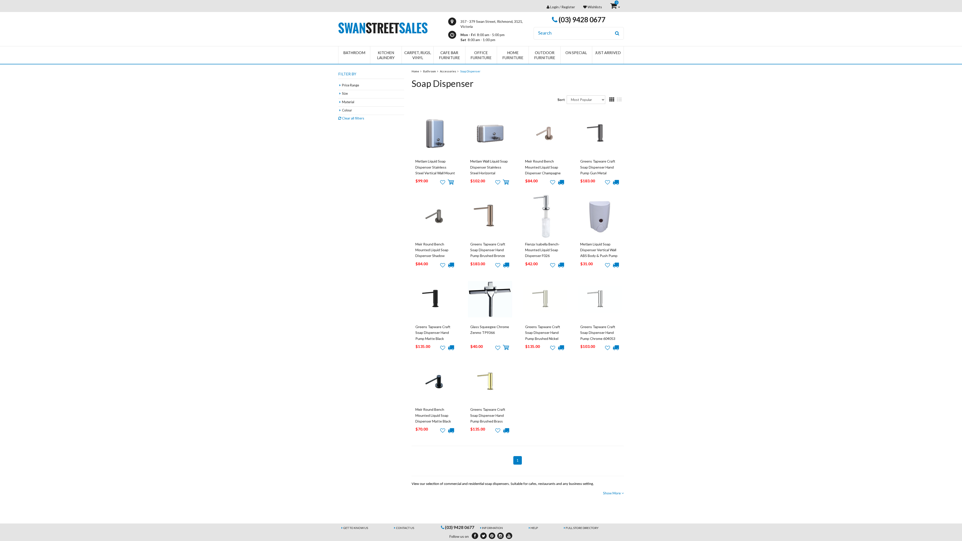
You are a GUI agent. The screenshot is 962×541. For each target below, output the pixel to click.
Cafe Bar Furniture (449, 55)
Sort (560, 99)
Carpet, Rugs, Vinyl (417, 55)
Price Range (350, 85)
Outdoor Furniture (544, 55)
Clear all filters (352, 118)
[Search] (617, 33)
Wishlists (594, 7)
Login (554, 7)
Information (492, 528)
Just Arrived (608, 52)
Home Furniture (512, 55)
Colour (347, 110)
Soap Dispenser (470, 71)
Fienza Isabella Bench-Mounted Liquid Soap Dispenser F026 (542, 250)
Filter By (347, 74)
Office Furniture (481, 55)
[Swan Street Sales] (383, 27)
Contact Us (405, 528)
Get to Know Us (355, 528)
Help (534, 528)
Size (345, 93)
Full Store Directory (582, 528)
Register (568, 7)
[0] (614, 7)
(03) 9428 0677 (581, 19)
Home (415, 71)
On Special (576, 52)
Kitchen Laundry (386, 55)
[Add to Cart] (451, 182)
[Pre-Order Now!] (561, 182)
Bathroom (354, 52)
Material (348, 102)
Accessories (448, 71)
